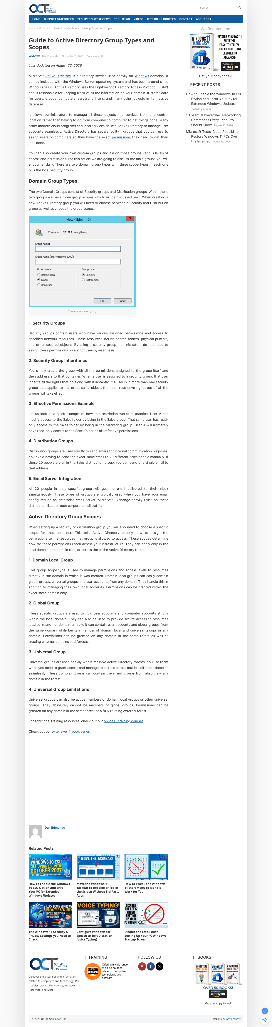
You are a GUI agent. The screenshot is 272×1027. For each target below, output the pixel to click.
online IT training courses (123, 721)
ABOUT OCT (203, 19)
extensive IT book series (71, 731)
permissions (121, 137)
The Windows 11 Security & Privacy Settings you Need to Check (50, 936)
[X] (159, 966)
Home (32, 28)
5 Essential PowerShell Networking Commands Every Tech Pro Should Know (213, 120)
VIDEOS (138, 19)
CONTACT (185, 19)
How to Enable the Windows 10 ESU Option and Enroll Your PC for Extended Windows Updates (49, 889)
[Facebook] (151, 966)
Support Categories (59, 19)
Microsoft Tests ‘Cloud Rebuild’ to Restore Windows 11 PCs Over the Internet (212, 136)
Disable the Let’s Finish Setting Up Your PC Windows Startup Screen (145, 936)
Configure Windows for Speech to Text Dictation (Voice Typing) (94, 936)
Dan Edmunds (50, 56)
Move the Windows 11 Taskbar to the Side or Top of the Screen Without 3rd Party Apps (98, 889)
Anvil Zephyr (233, 1018)
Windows (44, 28)
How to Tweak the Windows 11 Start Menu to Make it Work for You (145, 888)
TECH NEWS (122, 19)
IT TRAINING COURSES (161, 19)
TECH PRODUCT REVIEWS (93, 19)
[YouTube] (142, 966)
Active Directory (58, 76)
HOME (36, 19)
